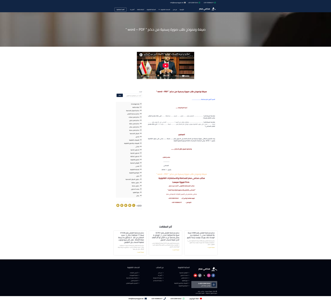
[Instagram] (209, 275)
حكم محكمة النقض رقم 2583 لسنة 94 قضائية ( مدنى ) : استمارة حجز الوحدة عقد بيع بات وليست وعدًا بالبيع (201, 235)
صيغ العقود (136, 192)
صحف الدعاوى (135, 189)
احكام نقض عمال (134, 127)
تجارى (137, 176)
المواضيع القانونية (134, 172)
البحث (140, 91)
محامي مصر (204, 9)
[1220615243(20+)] (214, 284)
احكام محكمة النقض (133, 114)
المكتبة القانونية (151, 9)
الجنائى (137, 146)
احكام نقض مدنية (134, 130)
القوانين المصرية (134, 163)
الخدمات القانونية (165, 9)
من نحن (175, 9)
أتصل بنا (132, 9)
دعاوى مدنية (135, 186)
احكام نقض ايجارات (134, 117)
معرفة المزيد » (211, 247)
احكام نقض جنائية (134, 123)
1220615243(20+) (204, 283)
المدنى (137, 166)
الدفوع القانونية (135, 159)
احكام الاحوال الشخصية (132, 110)
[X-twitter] (204, 275)
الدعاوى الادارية (135, 150)
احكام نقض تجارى (134, 120)
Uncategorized (135, 104)
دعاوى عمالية (135, 182)
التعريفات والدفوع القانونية (131, 143)
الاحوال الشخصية (134, 133)
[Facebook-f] (213, 275)
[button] (133, 205)
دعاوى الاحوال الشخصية (132, 179)
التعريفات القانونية (134, 140)
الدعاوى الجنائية (134, 156)
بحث (120, 95)
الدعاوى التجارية (134, 153)
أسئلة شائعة (140, 9)
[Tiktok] (200, 275)
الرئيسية (182, 9)
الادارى (137, 136)
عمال (137, 195)
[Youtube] (195, 275)
